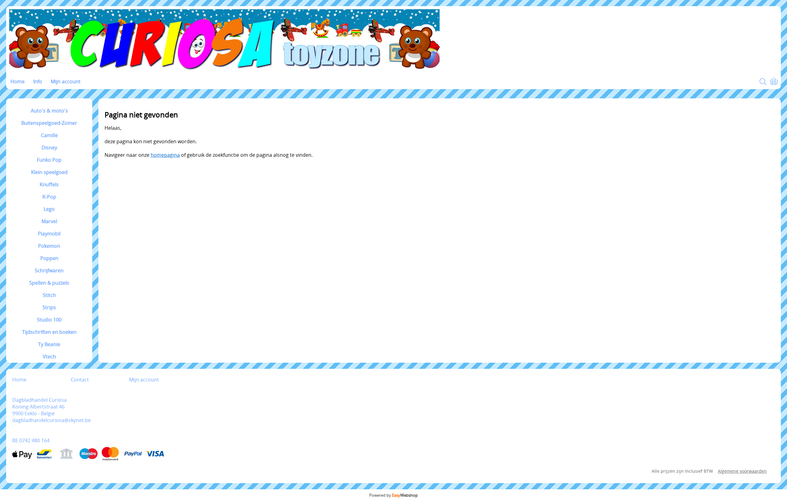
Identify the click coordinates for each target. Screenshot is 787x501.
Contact (80, 379)
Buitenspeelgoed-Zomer (49, 123)
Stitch (49, 295)
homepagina (165, 155)
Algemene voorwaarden (742, 471)
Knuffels (49, 184)
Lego (49, 209)
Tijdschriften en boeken (49, 332)
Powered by (393, 495)
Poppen (49, 258)
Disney (49, 147)
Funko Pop (49, 159)
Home (17, 81)
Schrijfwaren (49, 270)
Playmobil (49, 233)
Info (37, 81)
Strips (49, 307)
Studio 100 (49, 319)
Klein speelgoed (49, 172)
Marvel (49, 221)
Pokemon (49, 246)
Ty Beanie (49, 344)
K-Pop (49, 196)
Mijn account (66, 81)
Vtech (49, 356)
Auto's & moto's (49, 110)
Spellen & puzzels (49, 282)
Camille (49, 135)
